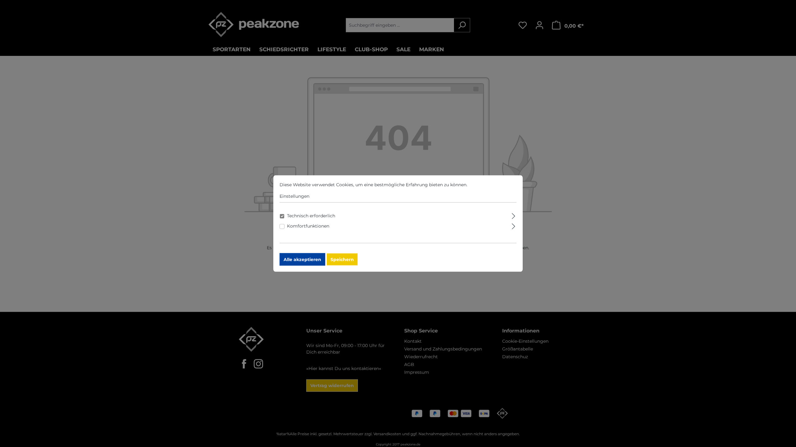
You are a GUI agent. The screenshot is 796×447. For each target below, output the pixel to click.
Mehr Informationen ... (492, 184)
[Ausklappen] (513, 215)
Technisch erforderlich (311, 216)
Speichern (342, 259)
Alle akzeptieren (302, 259)
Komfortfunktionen (308, 226)
